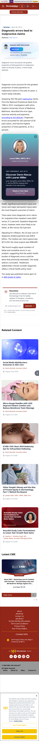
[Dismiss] (35, 136)
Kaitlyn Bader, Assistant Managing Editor (18, 538)
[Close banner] (36, 2)
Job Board (19, 619)
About (19, 611)
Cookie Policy (18, 721)
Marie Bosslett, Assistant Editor (16, 368)
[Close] (36, 696)
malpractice (27, 99)
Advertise (19, 614)
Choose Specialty (17, 12)
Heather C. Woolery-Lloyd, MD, (15, 536)
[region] (19, 717)
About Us (14, 670)
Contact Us (19, 616)
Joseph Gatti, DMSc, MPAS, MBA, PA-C (18, 495)
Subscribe (28, 306)
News (23, 670)
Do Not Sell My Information (19, 621)
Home (5, 670)
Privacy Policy (19, 626)
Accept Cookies (19, 737)
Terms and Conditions (19, 623)
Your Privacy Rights (19, 628)
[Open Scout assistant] (27, 6)
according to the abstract (12, 117)
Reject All (19, 731)
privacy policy (11, 312)
